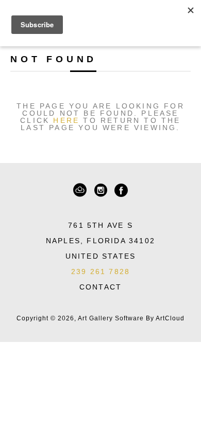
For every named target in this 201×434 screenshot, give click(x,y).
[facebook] (121, 190)
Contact (100, 287)
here (66, 120)
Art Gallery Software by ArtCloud (131, 318)
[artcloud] (80, 190)
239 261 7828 (100, 271)
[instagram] (100, 190)
